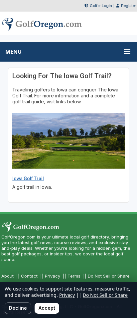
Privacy (52, 276)
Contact (29, 276)
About (7, 276)
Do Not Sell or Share (109, 276)
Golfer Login (101, 5)
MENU (13, 51)
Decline (18, 308)
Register (128, 5)
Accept (47, 308)
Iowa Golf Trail (28, 178)
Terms (74, 276)
